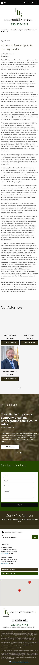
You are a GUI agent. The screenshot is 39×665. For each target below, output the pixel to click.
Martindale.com (20, 644)
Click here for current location (13, 528)
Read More (10, 443)
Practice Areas (10, 30)
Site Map (30, 641)
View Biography (10, 342)
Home (3, 30)
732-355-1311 (19, 24)
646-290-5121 (5, 559)
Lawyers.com (12, 644)
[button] (19, 586)
